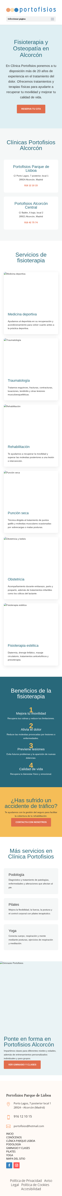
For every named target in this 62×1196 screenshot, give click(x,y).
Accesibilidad (31, 1189)
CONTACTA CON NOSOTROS (31, 822)
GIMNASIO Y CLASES (18, 1148)
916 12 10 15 (31, 185)
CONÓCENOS (14, 1137)
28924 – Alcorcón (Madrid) (29, 1107)
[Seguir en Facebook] (9, 1165)
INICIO (10, 1133)
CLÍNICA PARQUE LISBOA (20, 1141)
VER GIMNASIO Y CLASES (22, 1064)
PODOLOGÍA (13, 1144)
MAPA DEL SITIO (15, 1158)
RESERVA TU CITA (31, 109)
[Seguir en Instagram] (17, 1165)
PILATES (11, 1151)
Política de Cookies (35, 1184)
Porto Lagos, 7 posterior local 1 (32, 1103)
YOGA (9, 1155)
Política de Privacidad (26, 1180)
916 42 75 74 (31, 222)
